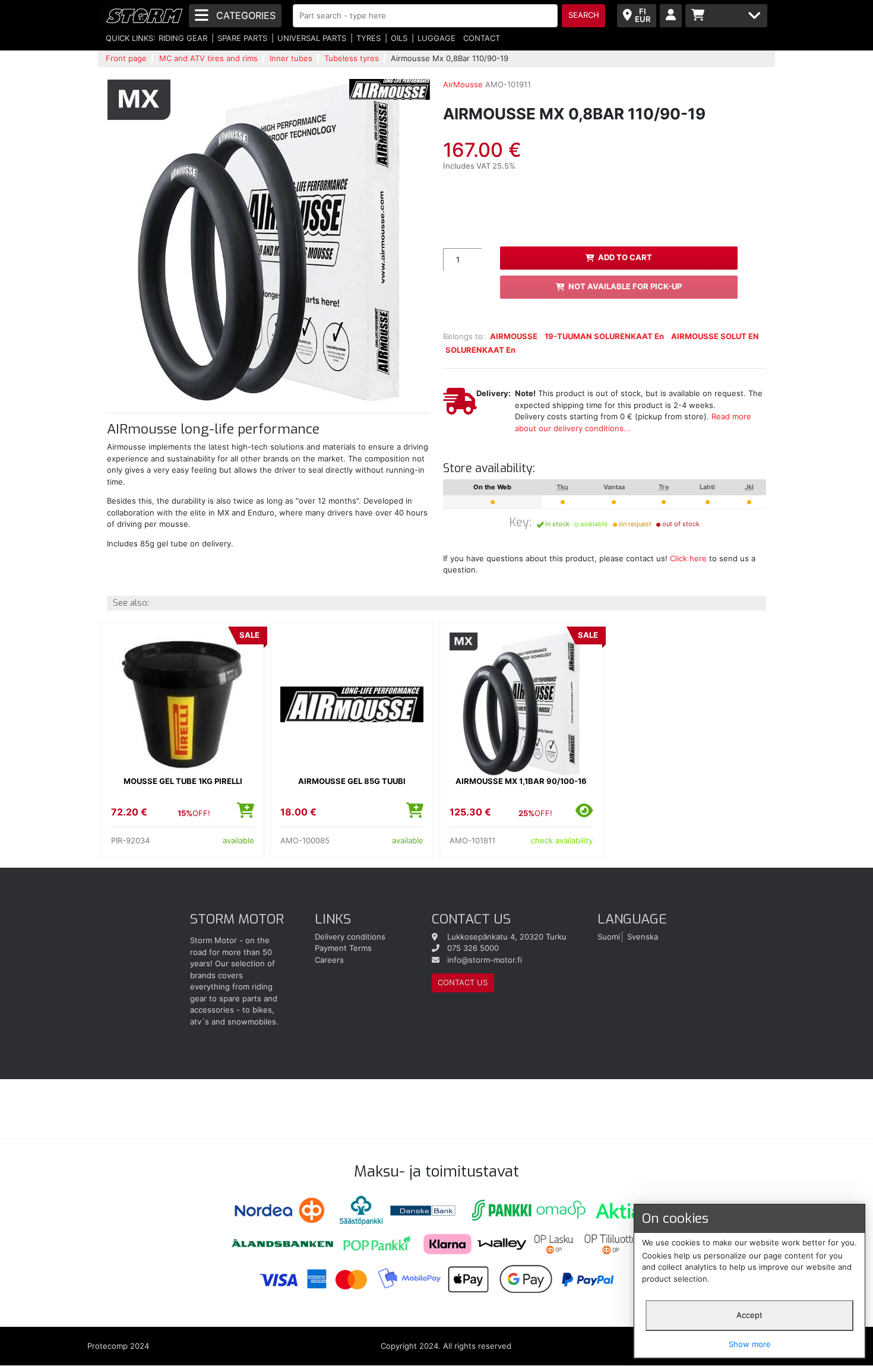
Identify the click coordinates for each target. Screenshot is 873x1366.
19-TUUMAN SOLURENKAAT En (604, 336)
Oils (399, 38)
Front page (126, 58)
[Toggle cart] (726, 15)
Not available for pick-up (625, 286)
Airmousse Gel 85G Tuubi (352, 781)
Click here (688, 558)
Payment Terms (343, 948)
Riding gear (183, 38)
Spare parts (242, 38)
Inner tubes (291, 58)
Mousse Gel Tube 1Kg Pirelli (183, 781)
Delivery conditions (350, 936)
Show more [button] (750, 1344)
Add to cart (625, 257)
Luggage (436, 38)
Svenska (642, 936)
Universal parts (311, 38)
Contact (481, 38)
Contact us (463, 982)
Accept (749, 1315)
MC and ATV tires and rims (208, 58)
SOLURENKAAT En (480, 350)
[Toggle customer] (671, 15)
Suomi (608, 936)
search (583, 15)
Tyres (368, 38)
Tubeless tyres (351, 58)
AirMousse (463, 84)
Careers (329, 960)
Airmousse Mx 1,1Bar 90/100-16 (521, 781)
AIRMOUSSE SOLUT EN (715, 336)
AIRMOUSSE (513, 336)
